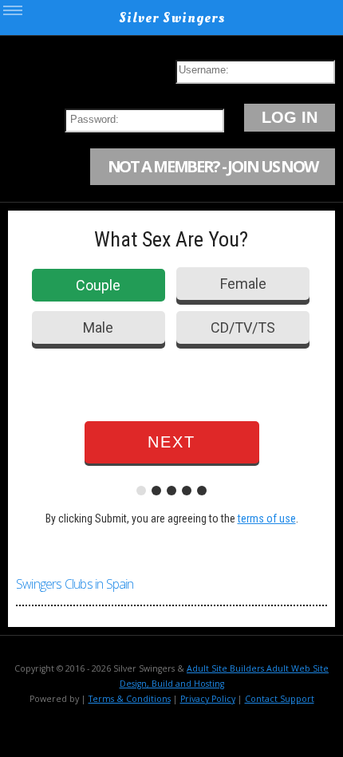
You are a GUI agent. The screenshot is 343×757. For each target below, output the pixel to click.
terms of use (267, 518)
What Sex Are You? (171, 239)
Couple (98, 285)
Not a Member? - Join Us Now (212, 166)
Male (98, 327)
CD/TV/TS (243, 327)
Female (243, 283)
